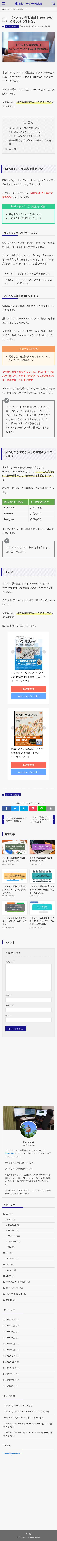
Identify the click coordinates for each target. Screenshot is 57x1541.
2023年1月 (12, 1356)
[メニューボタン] (3, 3)
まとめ (12, 149)
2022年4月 (11, 1374)
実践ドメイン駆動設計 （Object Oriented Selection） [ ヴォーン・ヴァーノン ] (28, 752)
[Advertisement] (28, 1073)
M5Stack (12, 1258)
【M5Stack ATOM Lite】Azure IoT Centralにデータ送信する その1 (27, 1434)
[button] (6, 808)
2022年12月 (12, 1362)
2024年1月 (12, 1325)
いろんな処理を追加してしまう (28, 136)
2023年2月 (12, 1350)
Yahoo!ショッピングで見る (28, 696)
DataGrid (13, 1225)
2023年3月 (12, 1343)
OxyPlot (14, 1236)
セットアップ (14, 1288)
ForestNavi (10, 1153)
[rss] (30, 1533)
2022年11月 (12, 1368)
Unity (10, 1276)
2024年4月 (11, 1319)
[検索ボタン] (53, 3)
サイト (8, 1016)
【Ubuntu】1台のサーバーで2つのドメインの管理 (26, 1411)
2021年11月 (12, 1380)
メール (9, 1006)
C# (9, 1214)
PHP (9, 1264)
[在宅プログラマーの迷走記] (28, 3)
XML (10, 1247)
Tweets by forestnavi (11, 1453)
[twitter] (26, 1533)
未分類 (10, 1300)
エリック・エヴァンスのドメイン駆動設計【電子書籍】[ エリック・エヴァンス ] (28, 676)
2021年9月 (11, 1386)
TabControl (14, 1241)
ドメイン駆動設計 (11, 26)
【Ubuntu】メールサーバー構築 (18, 1405)
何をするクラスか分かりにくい (28, 132)
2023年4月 (11, 1337)
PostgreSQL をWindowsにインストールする (23, 1417)
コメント (10, 962)
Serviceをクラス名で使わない (24, 128)
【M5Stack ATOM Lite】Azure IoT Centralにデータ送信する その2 (27, 1425)
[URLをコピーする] (50, 808)
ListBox (13, 1231)
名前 (8, 996)
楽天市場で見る (28, 689)
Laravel (12, 1270)
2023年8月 (11, 1331)
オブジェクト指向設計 (18, 1282)
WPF (11, 1220)
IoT (9, 1253)
